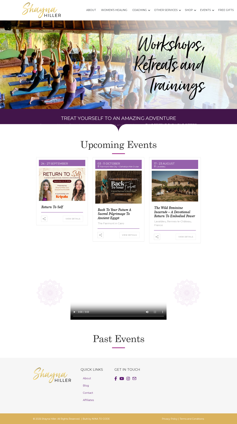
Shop (189, 10)
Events (205, 10)
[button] (149, 10)
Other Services (166, 10)
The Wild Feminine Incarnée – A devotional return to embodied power (174, 212)
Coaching (139, 10)
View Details (73, 219)
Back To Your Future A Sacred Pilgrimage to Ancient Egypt (114, 214)
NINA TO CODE (101, 418)
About (91, 10)
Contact (88, 392)
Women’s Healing (114, 10)
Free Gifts (226, 10)
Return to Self (52, 207)
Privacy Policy (170, 418)
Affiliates (88, 400)
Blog (86, 385)
